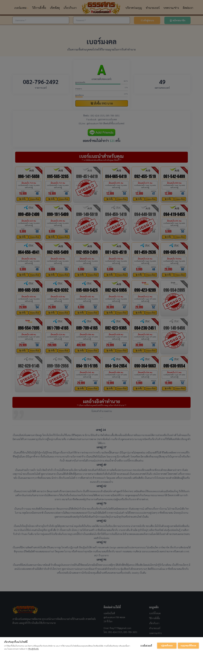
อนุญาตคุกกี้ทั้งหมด (188, 646)
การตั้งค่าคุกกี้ (146, 646)
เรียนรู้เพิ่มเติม (33, 649)
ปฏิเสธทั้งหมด (167, 646)
